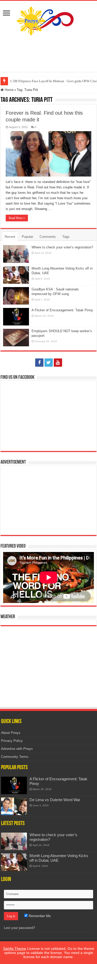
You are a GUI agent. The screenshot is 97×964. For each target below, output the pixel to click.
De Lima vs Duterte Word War (54, 800)
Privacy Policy (12, 741)
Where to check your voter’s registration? (62, 247)
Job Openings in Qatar (25, 81)
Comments (48, 237)
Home (8, 90)
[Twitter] (48, 362)
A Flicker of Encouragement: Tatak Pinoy (62, 310)
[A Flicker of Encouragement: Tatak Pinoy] (14, 785)
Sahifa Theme (14, 948)
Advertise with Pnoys (17, 749)
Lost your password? (19, 928)
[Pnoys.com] (48, 20)
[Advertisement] (48, 54)
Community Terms (14, 757)
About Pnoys (10, 733)
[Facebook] (39, 362)
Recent (10, 237)
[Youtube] (58, 362)
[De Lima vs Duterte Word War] (14, 806)
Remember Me (39, 916)
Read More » (17, 218)
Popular (27, 237)
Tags (66, 237)
